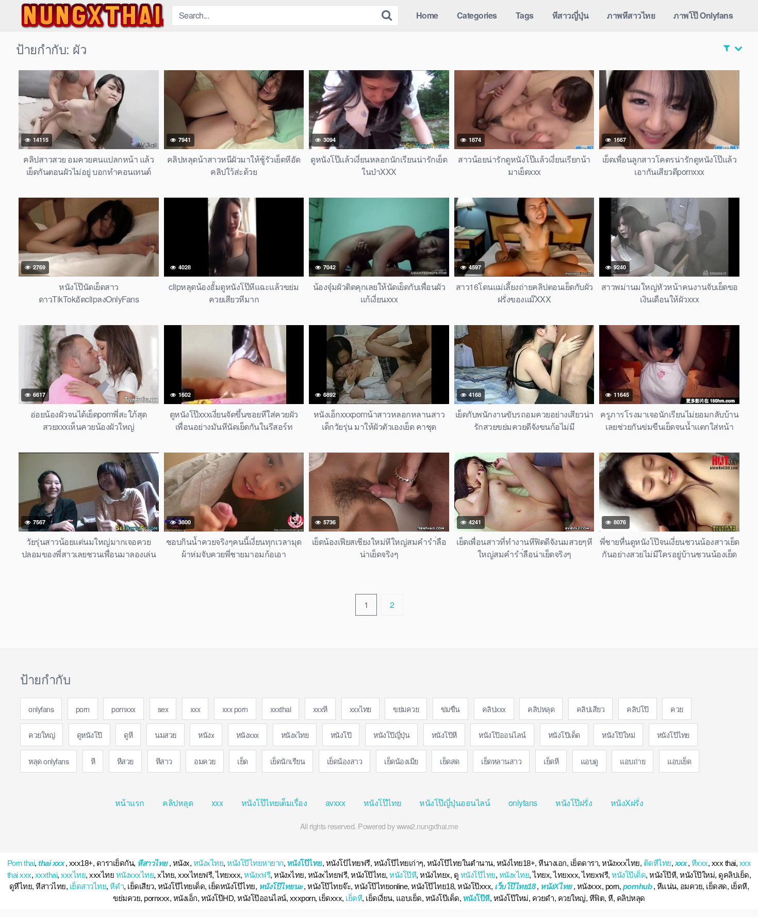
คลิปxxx (494, 708)
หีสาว (164, 760)
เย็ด (242, 760)
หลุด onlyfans (48, 760)
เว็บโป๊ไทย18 (515, 886)
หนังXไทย (556, 886)
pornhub (637, 886)
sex (163, 708)
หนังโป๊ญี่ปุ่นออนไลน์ (454, 803)
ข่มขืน (450, 708)
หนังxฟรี (257, 875)
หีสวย (125, 760)
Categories (477, 15)
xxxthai (280, 708)
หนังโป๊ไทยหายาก (255, 863)
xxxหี (320, 708)
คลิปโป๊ (638, 708)
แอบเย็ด (679, 760)
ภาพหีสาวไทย (631, 15)
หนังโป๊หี (444, 734)
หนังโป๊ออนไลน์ (502, 734)
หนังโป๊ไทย (673, 734)
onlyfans (41, 708)
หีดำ (117, 886)
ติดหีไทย (657, 863)
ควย (676, 708)
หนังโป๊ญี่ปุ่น (391, 734)
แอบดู (589, 760)
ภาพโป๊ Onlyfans (703, 15)
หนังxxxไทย (135, 875)
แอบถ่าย (632, 760)
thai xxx (51, 863)
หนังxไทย (295, 734)
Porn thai (21, 863)
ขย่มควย (406, 708)
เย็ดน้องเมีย (401, 760)
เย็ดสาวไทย (88, 886)
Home (427, 15)
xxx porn (235, 708)
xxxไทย (360, 708)
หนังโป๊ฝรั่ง (573, 803)
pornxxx (123, 708)
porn (83, 708)
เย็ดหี (550, 760)
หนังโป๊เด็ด (564, 734)
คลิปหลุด (541, 708)
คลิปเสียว (590, 708)
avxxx (335, 803)
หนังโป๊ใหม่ (618, 734)
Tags (525, 15)
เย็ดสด (449, 760)
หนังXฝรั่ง (627, 803)
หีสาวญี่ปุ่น (570, 15)
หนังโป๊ (341, 734)
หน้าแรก (129, 803)
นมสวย (165, 734)
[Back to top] (729, 884)
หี (93, 760)
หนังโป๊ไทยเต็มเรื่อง (274, 803)
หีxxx (699, 863)
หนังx (206, 734)
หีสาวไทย (152, 863)
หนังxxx (247, 734)
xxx (195, 708)
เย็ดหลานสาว (501, 760)
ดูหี (128, 734)
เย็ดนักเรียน (287, 760)
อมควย (205, 760)
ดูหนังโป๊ (89, 734)
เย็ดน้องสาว (344, 760)
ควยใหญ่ (41, 734)
